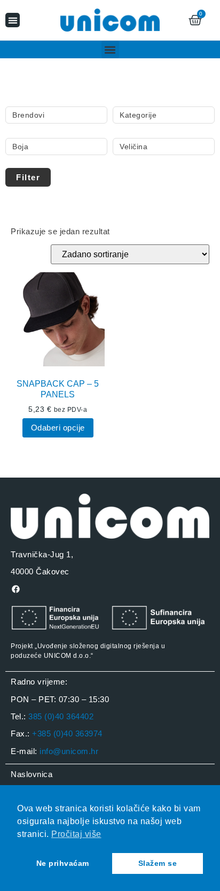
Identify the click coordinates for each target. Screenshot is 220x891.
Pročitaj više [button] (76, 834)
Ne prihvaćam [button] (62, 863)
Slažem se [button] (157, 863)
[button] (12, 20)
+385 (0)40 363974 (67, 733)
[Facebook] (15, 589)
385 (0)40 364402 (60, 716)
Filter (28, 177)
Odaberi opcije (58, 427)
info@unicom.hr (69, 751)
